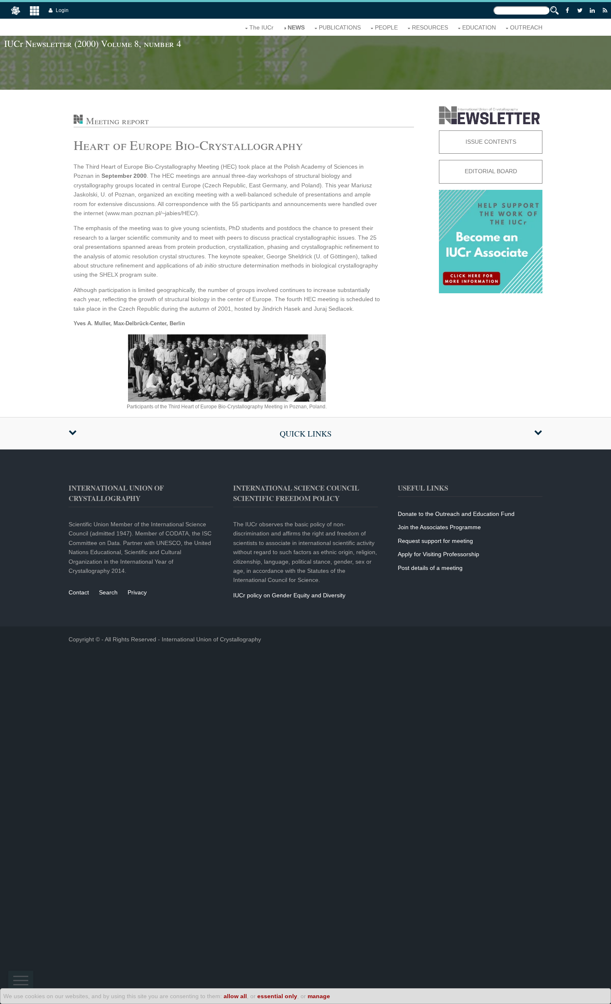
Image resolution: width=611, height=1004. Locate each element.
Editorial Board (491, 171)
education (479, 27)
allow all (235, 996)
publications (340, 27)
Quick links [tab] (306, 433)
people (386, 27)
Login (62, 10)
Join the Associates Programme (439, 527)
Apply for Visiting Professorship (438, 554)
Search (108, 592)
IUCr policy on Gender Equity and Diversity (289, 595)
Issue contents (491, 141)
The (261, 27)
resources (430, 27)
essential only (277, 996)
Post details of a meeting (430, 568)
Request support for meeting (435, 541)
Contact (79, 592)
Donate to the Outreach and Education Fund (456, 514)
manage (319, 996)
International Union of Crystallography (211, 639)
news (296, 27)
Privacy (137, 592)
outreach (526, 27)
